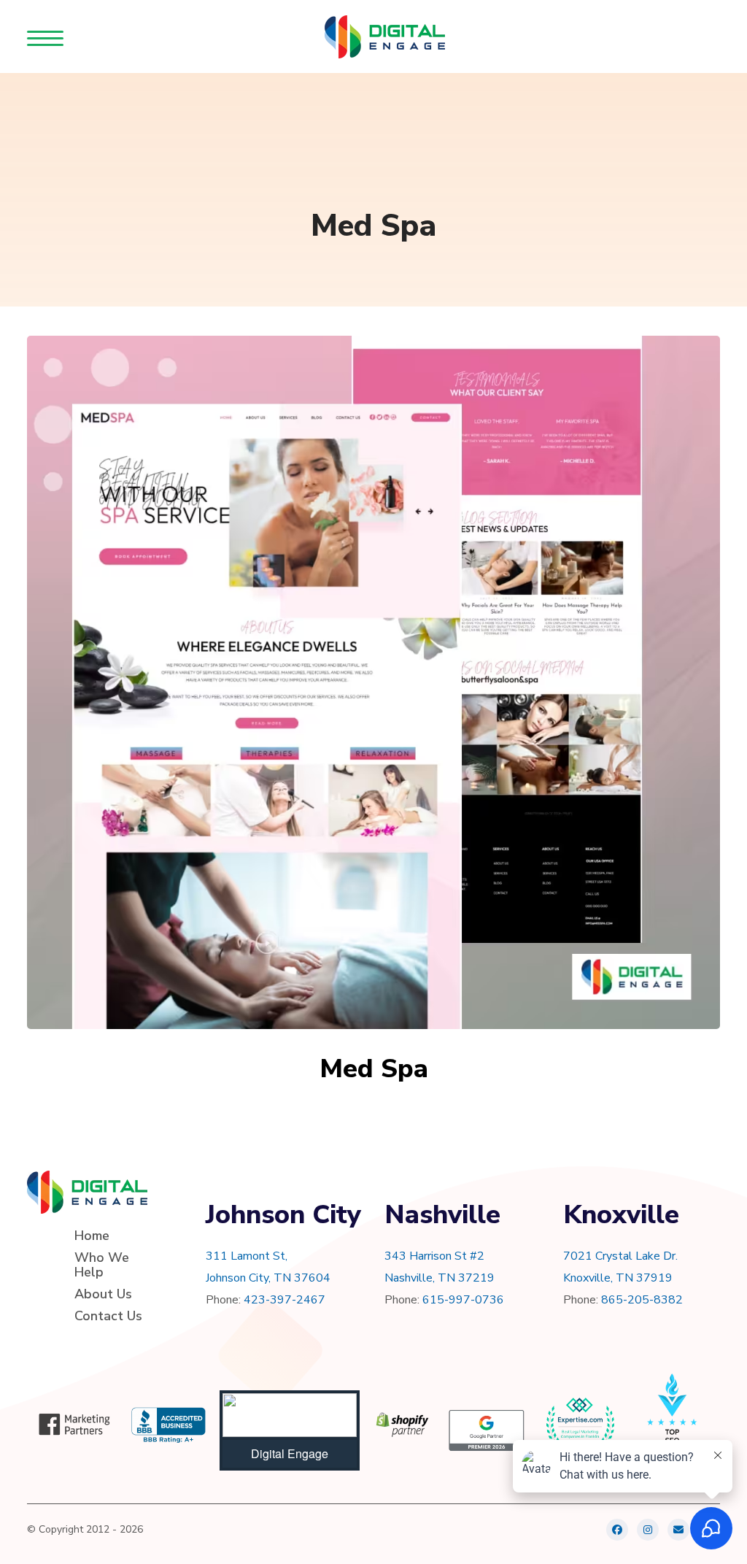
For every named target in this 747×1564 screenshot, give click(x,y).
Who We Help (101, 1264)
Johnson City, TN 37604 (268, 1278)
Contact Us (108, 1316)
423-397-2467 (284, 1300)
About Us (103, 1294)
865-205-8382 (642, 1300)
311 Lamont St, (246, 1256)
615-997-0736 (463, 1300)
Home (91, 1235)
